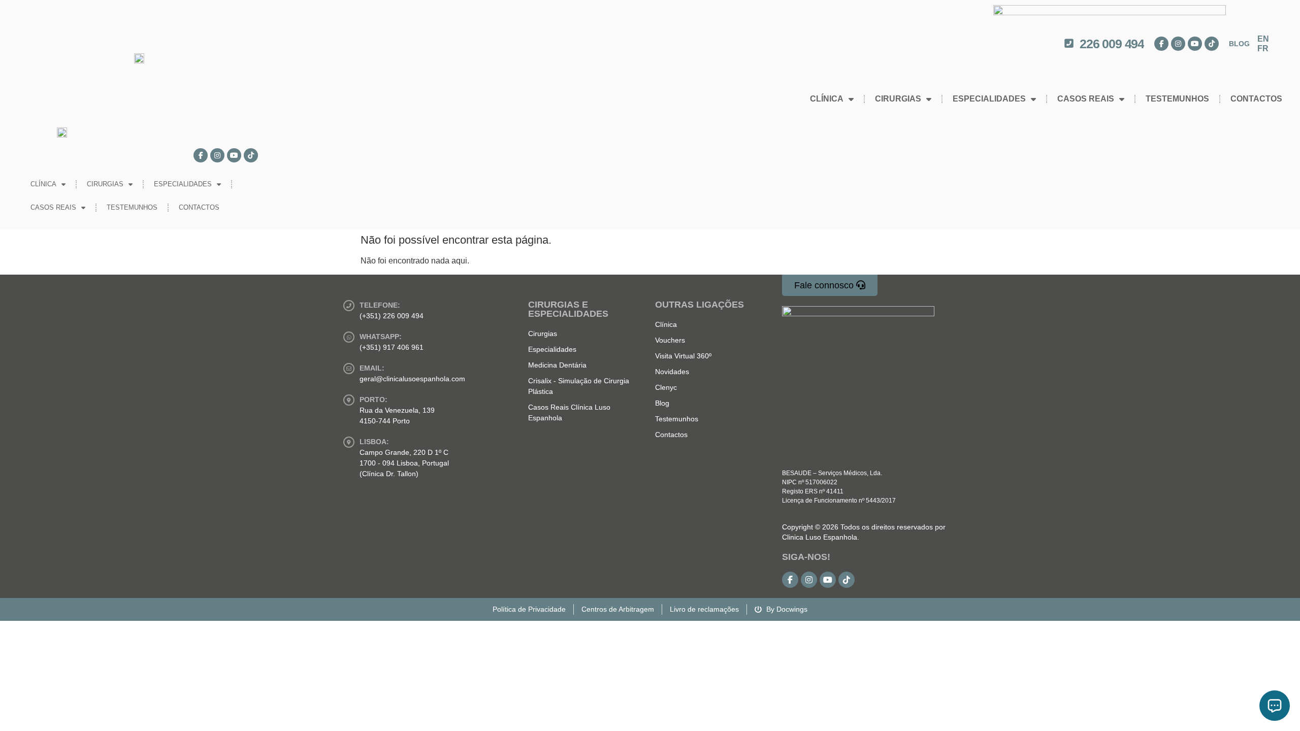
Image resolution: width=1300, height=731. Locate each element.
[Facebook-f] (1161, 44)
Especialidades (989, 98)
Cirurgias (898, 98)
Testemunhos (1177, 98)
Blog (1239, 44)
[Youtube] (1195, 44)
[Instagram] (1178, 44)
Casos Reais (1085, 98)
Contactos (1256, 98)
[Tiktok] (1212, 44)
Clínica (826, 98)
